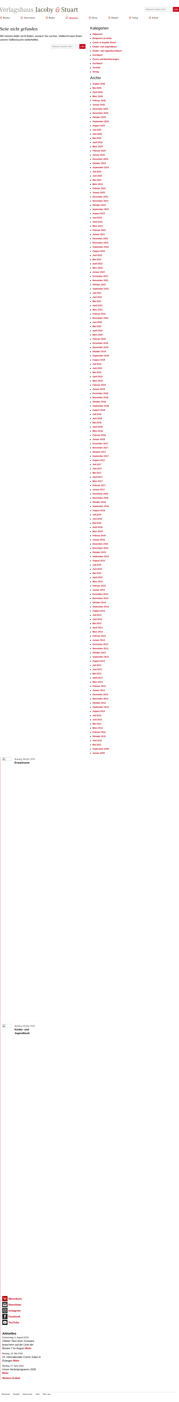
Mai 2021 (96, 301)
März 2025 (97, 146)
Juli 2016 (96, 514)
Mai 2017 (96, 473)
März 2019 (97, 381)
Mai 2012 (96, 724)
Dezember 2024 (100, 159)
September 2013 (100, 657)
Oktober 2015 (99, 552)
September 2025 (100, 121)
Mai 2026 (96, 88)
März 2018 (97, 431)
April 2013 (97, 678)
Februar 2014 (99, 636)
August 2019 (98, 360)
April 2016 (97, 527)
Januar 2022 (98, 272)
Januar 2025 (98, 155)
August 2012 (98, 711)
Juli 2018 (96, 414)
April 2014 (97, 627)
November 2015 (100, 548)
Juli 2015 (96, 565)
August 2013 (98, 661)
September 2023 (100, 209)
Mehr (28, 1348)
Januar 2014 (98, 640)
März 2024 (97, 184)
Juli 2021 (96, 293)
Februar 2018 (99, 435)
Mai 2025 (96, 138)
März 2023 (97, 226)
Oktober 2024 (99, 163)
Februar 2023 (99, 230)
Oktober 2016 (99, 502)
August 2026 (98, 84)
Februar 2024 (99, 188)
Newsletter (15, 1304)
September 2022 (100, 247)
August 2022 (98, 251)
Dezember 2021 (100, 276)
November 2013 (100, 648)
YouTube (13, 1322)
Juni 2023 (97, 217)
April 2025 (97, 142)
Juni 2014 (97, 619)
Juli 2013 (96, 665)
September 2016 (100, 506)
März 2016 (97, 531)
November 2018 (100, 397)
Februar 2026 (99, 100)
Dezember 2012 (100, 694)
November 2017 (100, 448)
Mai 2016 (96, 523)
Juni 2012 (97, 719)
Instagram (14, 1310)
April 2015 (97, 577)
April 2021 (97, 305)
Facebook (14, 1316)
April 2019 (97, 376)
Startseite (6, 1394)
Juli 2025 (96, 130)
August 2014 (98, 611)
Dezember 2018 (100, 393)
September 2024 (100, 167)
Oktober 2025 (99, 117)
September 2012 (100, 707)
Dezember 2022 (100, 238)
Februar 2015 (99, 586)
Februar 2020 (99, 339)
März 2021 (97, 309)
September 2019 (100, 356)
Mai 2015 (96, 573)
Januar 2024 (98, 192)
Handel (114, 17)
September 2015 (100, 556)
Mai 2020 (96, 326)
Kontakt (16, 1394)
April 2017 (97, 477)
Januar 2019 (98, 389)
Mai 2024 (96, 180)
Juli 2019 (96, 364)
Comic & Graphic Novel (104, 42)
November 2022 (100, 243)
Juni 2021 (97, 297)
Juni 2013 (97, 669)
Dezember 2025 (100, 109)
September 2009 (100, 749)
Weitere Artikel (11, 1378)
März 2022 (97, 268)
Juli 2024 (96, 171)
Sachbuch (97, 63)
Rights (52, 17)
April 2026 (97, 92)
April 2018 (97, 427)
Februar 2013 (99, 686)
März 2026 (97, 96)
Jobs (37, 1394)
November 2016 (100, 498)
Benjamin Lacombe (102, 38)
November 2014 (100, 598)
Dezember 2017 (100, 443)
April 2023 (97, 222)
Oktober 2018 (99, 402)
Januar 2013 (98, 690)
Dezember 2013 (100, 644)
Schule (155, 17)
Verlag (135, 17)
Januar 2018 (98, 439)
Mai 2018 (96, 422)
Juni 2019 (97, 368)
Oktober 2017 (99, 452)
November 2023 (100, 201)
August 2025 (98, 125)
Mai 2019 (96, 372)
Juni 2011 (97, 740)
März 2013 (97, 682)
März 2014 (97, 632)
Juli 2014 (96, 615)
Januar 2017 (98, 489)
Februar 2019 (99, 385)
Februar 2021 (99, 314)
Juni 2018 (97, 418)
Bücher (6, 17)
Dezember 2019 (100, 343)
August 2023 (98, 213)
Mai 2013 (96, 673)
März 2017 (97, 481)
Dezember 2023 (100, 197)
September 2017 (100, 456)
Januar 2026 (98, 105)
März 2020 (97, 335)
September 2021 (100, 289)
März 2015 (97, 581)
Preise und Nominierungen (105, 59)
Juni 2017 (97, 468)
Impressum (27, 1394)
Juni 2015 (97, 569)
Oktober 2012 (99, 703)
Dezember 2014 (100, 594)
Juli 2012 (96, 715)
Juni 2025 (97, 134)
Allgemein (97, 34)
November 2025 (100, 113)
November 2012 (100, 699)
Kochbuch (97, 55)
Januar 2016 (98, 540)
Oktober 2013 (99, 653)
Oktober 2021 (99, 284)
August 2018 (98, 410)
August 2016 (98, 510)
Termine (96, 67)
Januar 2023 (98, 234)
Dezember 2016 (100, 494)
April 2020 (97, 330)
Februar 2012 (99, 732)
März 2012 (97, 728)
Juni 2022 (97, 255)
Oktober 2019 (99, 351)
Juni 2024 (97, 176)
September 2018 (100, 406)
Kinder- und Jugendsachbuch (107, 51)
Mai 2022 (96, 259)
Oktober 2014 (99, 602)
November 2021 (100, 280)
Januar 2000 (98, 753)
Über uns (47, 1394)
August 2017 (98, 460)
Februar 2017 (99, 485)
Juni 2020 (97, 322)
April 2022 (97, 263)
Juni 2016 (97, 519)
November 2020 (100, 318)
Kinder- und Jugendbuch (104, 46)
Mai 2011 (96, 745)
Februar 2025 (99, 151)
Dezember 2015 (100, 544)
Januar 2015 (98, 590)
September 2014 (100, 606)
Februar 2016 (99, 535)
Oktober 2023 (99, 205)
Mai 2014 (96, 623)
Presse (95, 17)
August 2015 (98, 560)
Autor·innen (29, 17)
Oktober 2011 (99, 736)
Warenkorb (15, 1298)
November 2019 (100, 347)
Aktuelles (73, 17)
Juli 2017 (96, 464)
